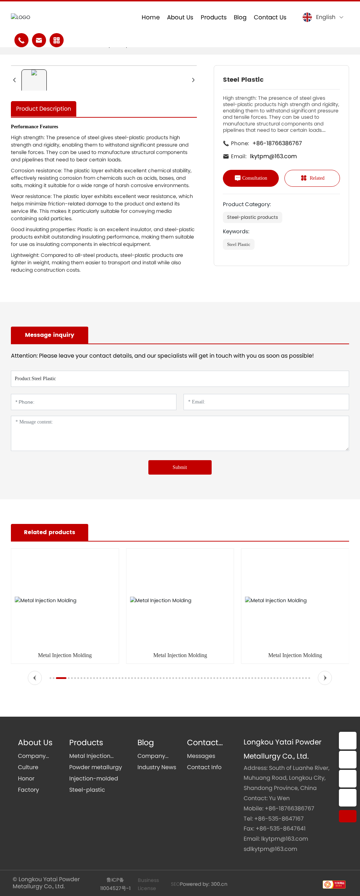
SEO (175, 884)
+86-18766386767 (277, 143)
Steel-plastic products (252, 217)
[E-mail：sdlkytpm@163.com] (347, 759)
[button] (35, 678)
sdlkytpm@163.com (270, 849)
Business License (148, 884)
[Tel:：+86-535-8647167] (347, 798)
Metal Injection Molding (65, 655)
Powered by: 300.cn (203, 884)
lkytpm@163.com (273, 156)
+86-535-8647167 (279, 819)
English (325, 17)
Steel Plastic (238, 244)
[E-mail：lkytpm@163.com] (347, 740)
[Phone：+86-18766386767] (347, 778)
